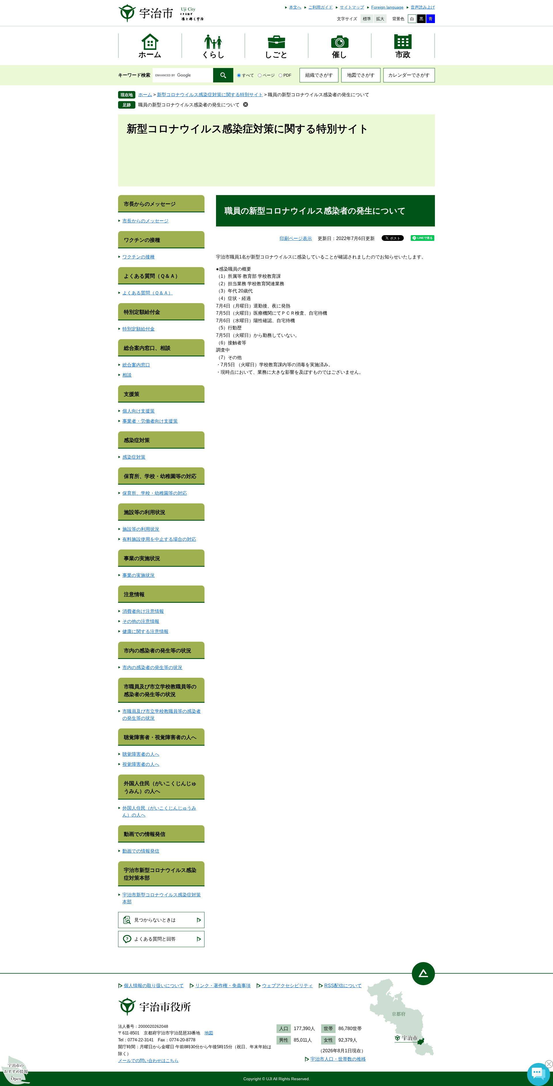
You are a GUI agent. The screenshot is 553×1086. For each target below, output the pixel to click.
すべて (248, 75)
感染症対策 (137, 440)
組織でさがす (319, 75)
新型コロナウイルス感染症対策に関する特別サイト (210, 94)
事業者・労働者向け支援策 (150, 421)
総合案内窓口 (136, 364)
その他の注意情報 (140, 621)
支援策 (131, 394)
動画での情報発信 (144, 834)
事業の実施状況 (142, 558)
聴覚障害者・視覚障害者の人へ (160, 737)
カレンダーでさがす (409, 75)
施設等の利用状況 (144, 512)
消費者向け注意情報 (143, 611)
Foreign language (387, 7)
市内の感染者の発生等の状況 (157, 651)
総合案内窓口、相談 (147, 348)
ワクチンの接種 (142, 240)
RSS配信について (343, 985)
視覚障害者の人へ (140, 764)
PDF (287, 75)
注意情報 (134, 594)
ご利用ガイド (320, 7)
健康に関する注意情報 (145, 631)
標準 (367, 18)
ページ (269, 75)
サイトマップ (352, 7)
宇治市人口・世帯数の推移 (338, 1059)
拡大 (380, 18)
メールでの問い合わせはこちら (148, 1060)
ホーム (145, 94)
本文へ (295, 7)
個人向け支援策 (138, 411)
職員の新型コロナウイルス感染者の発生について (189, 104)
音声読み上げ (423, 7)
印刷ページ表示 (296, 238)
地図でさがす (361, 75)
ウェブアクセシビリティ (287, 985)
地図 (208, 1032)
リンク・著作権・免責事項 (223, 985)
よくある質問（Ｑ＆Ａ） (152, 276)
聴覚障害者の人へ (140, 754)
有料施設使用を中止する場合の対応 (159, 539)
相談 (127, 375)
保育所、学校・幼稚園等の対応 (160, 476)
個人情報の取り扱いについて (154, 985)
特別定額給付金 (142, 312)
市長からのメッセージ (150, 204)
